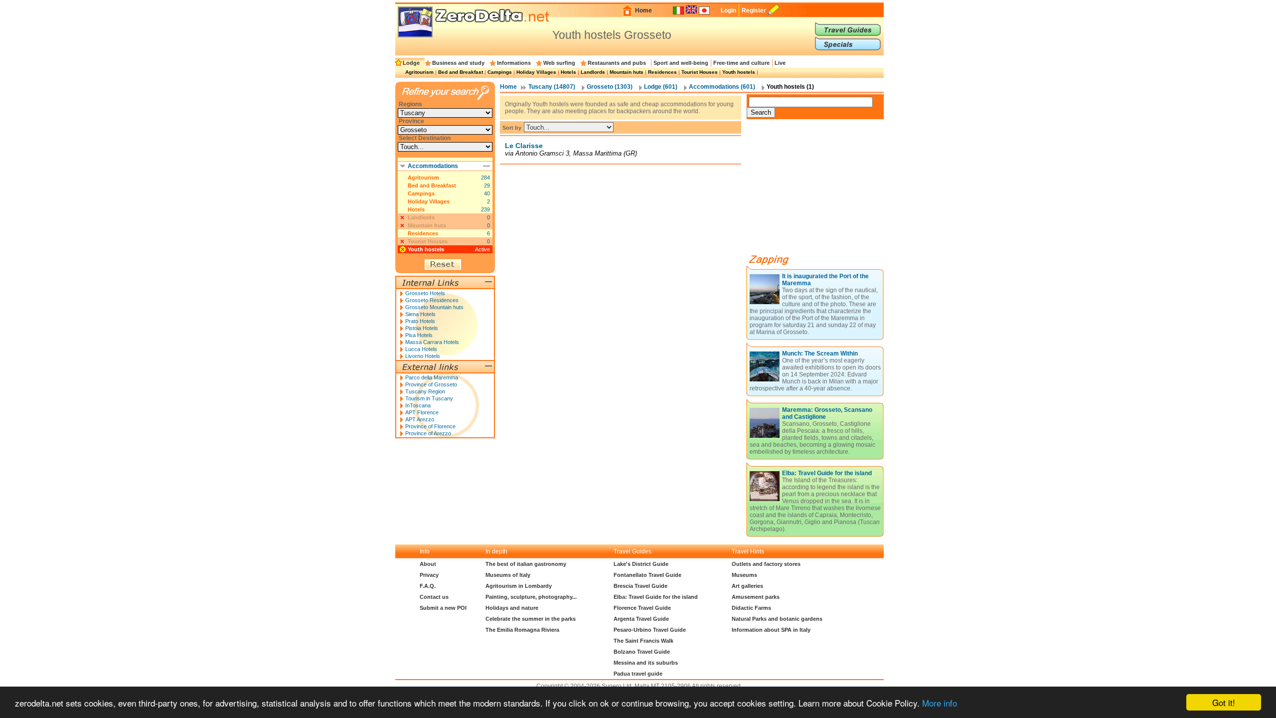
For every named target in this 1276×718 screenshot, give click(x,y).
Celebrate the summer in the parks (530, 619)
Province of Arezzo (428, 433)
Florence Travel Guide (642, 608)
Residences (662, 72)
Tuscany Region (425, 391)
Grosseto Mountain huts (434, 307)
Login (728, 10)
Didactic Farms (751, 608)
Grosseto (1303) (610, 86)
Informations (514, 63)
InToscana (418, 405)
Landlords (593, 72)
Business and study (458, 63)
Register (754, 10)
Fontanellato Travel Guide (647, 575)
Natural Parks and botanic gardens (777, 619)
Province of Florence (430, 426)
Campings (499, 72)
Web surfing (559, 63)
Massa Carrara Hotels (432, 342)
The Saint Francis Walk (643, 641)
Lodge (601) (660, 86)
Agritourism (419, 72)
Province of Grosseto (431, 384)
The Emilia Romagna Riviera (522, 630)
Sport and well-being (680, 63)
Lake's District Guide (641, 564)
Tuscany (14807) (551, 86)
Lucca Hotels (421, 349)
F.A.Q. (428, 586)
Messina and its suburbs (646, 663)
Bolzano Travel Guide (642, 652)
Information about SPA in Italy (771, 630)
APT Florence (422, 412)
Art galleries (747, 586)
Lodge (411, 63)
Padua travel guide (638, 674)
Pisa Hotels (419, 335)
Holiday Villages (536, 72)
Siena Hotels (420, 314)
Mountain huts (626, 72)
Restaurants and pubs (617, 63)
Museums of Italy (507, 575)
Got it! (1223, 702)
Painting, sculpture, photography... (531, 597)
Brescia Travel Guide (640, 586)
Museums (744, 575)
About (428, 564)
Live (780, 63)
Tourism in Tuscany (429, 398)
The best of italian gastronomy (525, 564)
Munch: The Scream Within (820, 353)
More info (939, 703)
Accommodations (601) (722, 86)
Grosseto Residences (432, 300)
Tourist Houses (699, 72)
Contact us (434, 597)
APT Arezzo (419, 419)
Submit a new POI (443, 608)
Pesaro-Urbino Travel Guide (650, 630)
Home (643, 10)
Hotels (568, 72)
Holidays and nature (511, 608)
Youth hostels (738, 72)
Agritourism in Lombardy (518, 586)
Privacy (429, 575)
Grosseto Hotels (425, 293)
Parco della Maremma (431, 377)
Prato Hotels (420, 321)
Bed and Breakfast (460, 72)
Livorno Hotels (422, 356)
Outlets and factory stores (766, 564)
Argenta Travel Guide (641, 619)
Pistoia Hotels (421, 328)
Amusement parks (756, 597)
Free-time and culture (741, 63)
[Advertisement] (821, 190)
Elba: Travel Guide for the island (827, 473)
